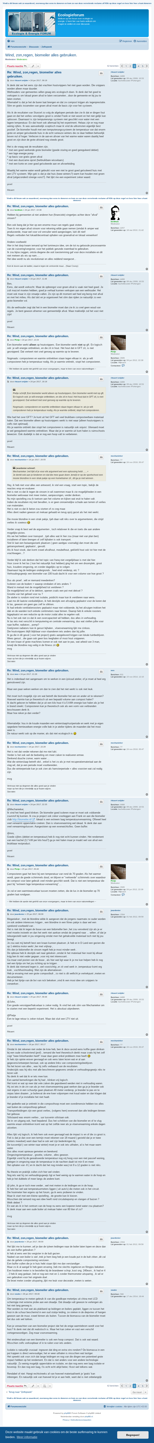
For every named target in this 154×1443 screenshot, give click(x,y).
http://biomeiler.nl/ (22, 819)
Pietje (113, 352)
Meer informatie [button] (27, 1437)
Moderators (22, 59)
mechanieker (117, 456)
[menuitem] (10, 41)
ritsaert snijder (117, 72)
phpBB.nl (89, 1416)
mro (112, 670)
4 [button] (138, 66)
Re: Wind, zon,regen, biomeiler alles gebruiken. (34, 74)
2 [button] (130, 66)
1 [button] (126, 66)
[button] (122, 66)
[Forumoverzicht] (32, 23)
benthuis (115, 222)
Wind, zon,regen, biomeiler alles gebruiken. (41, 55)
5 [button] (142, 66)
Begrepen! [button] (133, 1434)
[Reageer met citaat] (101, 73)
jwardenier (116, 910)
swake (114, 1290)
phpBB (67, 1413)
